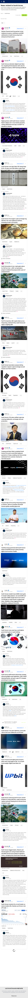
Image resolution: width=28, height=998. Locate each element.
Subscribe (24, 15)
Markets (4, 928)
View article (19, 28)
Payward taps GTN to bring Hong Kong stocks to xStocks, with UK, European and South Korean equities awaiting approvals (13, 504)
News (2, 13)
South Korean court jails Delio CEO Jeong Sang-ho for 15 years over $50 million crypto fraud (13, 167)
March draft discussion (9, 106)
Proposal (11, 291)
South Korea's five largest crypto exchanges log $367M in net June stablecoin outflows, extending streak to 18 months (14, 220)
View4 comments (6, 258)
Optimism (17, 751)
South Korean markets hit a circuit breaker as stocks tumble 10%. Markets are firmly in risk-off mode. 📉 (13, 906)
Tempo (9, 478)
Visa (11, 56)
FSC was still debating (19, 490)
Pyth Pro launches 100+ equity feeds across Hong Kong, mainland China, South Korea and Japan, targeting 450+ (13, 322)
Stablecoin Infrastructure (15, 870)
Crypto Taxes (5, 291)
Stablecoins (16, 241)
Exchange (4, 395)
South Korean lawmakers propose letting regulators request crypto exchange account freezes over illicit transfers (13, 367)
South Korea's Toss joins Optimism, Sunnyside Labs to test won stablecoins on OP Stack (13, 731)
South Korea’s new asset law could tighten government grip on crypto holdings (12, 631)
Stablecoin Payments (17, 478)
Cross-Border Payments (7, 145)
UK (2, 525)
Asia (23, 870)
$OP (10, 751)
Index (16, 622)
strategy (13, 665)
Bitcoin (14, 96)
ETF (3, 96)
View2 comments (6, 113)
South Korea (16, 56)
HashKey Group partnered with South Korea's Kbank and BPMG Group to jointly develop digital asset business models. (13, 549)
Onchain (4, 478)
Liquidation (4, 622)
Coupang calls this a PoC (18, 489)
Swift (15, 145)
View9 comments (6, 586)
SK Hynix (16, 825)
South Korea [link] (7, 13)
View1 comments (6, 158)
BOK (10, 710)
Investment (4, 699)
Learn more (23, 722)
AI (9, 699)
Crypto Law (15, 443)
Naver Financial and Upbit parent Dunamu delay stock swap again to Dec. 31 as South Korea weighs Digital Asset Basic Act (12, 761)
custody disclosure (19, 665)
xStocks (7, 525)
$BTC (7, 96)
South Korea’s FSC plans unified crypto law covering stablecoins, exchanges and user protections (12, 419)
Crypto (3, 189)
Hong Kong (13, 525)
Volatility (10, 622)
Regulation (15, 395)
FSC (3, 443)
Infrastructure (5, 56)
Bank (20, 145)
